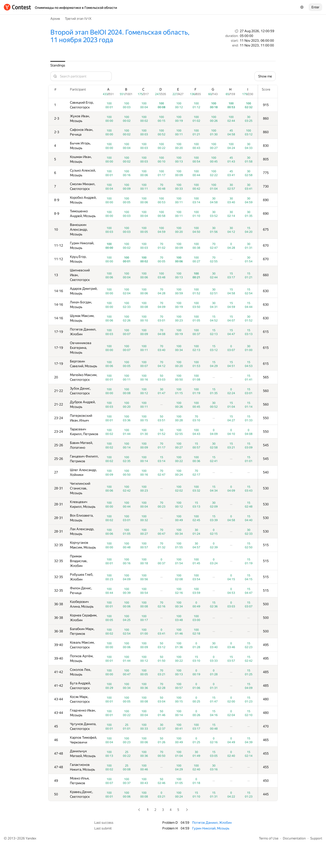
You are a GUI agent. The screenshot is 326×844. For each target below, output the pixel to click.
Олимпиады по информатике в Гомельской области (76, 8)
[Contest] (17, 7)
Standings (57, 65)
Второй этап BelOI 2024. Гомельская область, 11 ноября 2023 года (119, 36)
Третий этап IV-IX (78, 18)
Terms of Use (268, 838)
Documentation (294, 838)
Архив (55, 18)
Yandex (31, 838)
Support (316, 838)
